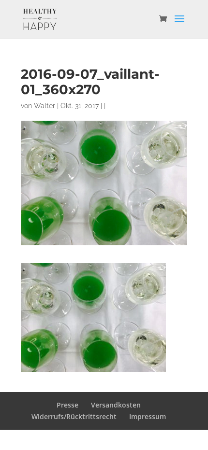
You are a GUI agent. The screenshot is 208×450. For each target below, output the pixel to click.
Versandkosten (116, 404)
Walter (44, 106)
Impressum (147, 416)
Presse (67, 404)
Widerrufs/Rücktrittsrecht (74, 416)
